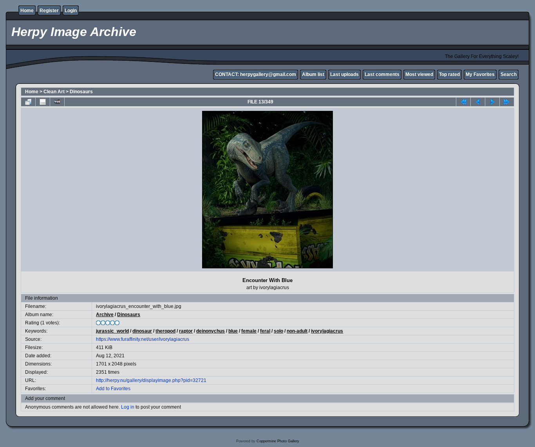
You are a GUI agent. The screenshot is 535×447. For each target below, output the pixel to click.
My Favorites (480, 74)
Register (49, 10)
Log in (127, 407)
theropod (165, 331)
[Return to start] (463, 102)
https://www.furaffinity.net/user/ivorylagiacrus (142, 339)
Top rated (449, 74)
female (249, 331)
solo (278, 331)
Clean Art (54, 91)
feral (265, 331)
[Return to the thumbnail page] (28, 102)
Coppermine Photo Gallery (278, 441)
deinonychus (210, 331)
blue (233, 331)
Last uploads (344, 74)
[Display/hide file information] (43, 102)
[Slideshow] (57, 102)
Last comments (382, 74)
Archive (105, 314)
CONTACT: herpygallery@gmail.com (255, 74)
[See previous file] (478, 102)
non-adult (297, 331)
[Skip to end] (507, 102)
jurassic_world (112, 331)
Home (27, 10)
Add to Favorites (113, 388)
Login (71, 10)
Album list (313, 74)
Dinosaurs (81, 91)
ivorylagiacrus (327, 331)
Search (509, 74)
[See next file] (492, 102)
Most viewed (419, 74)
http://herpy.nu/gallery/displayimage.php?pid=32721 (151, 380)
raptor (186, 331)
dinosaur (142, 331)
